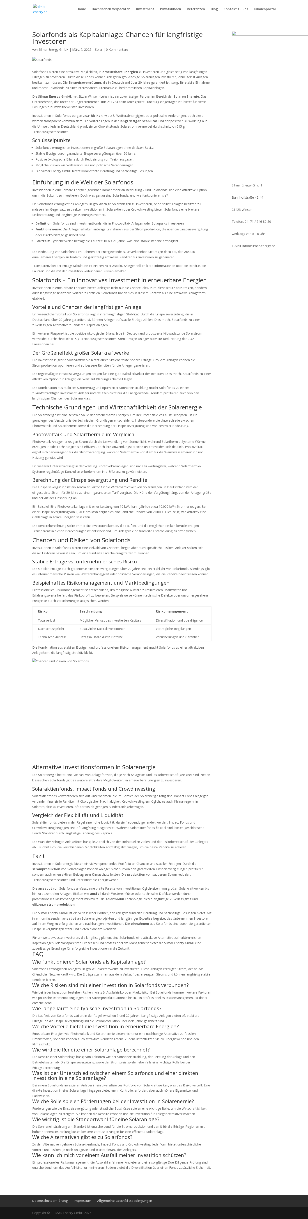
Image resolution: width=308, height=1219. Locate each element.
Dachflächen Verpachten (111, 9)
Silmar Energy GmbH (54, 49)
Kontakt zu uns (236, 9)
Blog (214, 9)
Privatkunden (170, 9)
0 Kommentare (117, 49)
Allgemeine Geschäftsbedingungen (124, 1200)
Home (81, 9)
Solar (98, 49)
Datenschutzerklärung (50, 1200)
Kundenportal (265, 9)
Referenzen (196, 9)
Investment (145, 9)
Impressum (82, 1200)
